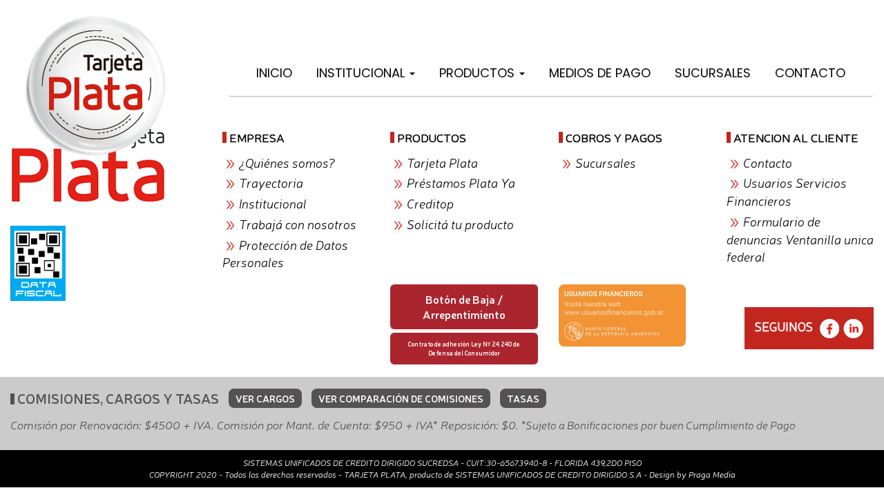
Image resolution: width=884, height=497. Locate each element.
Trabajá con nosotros (297, 223)
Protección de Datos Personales (285, 253)
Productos (478, 72)
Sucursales (713, 72)
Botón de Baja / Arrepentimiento (464, 306)
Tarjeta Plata (442, 162)
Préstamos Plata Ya (461, 182)
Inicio (274, 72)
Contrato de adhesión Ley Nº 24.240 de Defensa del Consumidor (464, 348)
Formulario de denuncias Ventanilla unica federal (800, 238)
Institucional (362, 72)
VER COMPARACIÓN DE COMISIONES (400, 398)
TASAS (523, 398)
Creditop (430, 203)
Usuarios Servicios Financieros (787, 191)
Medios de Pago (600, 72)
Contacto (810, 72)
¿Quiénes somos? (287, 162)
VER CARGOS (265, 398)
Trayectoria (271, 182)
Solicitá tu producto (460, 223)
